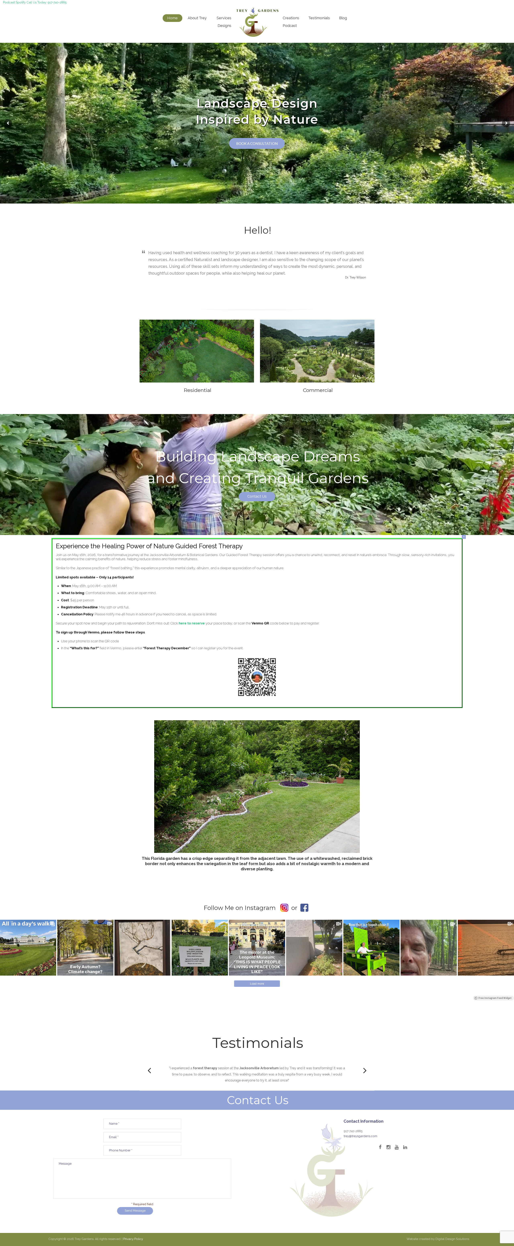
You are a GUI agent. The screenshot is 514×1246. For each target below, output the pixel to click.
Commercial (318, 390)
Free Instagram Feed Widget (495, 998)
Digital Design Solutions (452, 1239)
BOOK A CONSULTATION (257, 143)
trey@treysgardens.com (360, 1136)
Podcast (9, 2)
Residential (197, 390)
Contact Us (257, 496)
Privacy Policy (133, 1239)
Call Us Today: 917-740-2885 (46, 2)
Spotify (21, 2)
